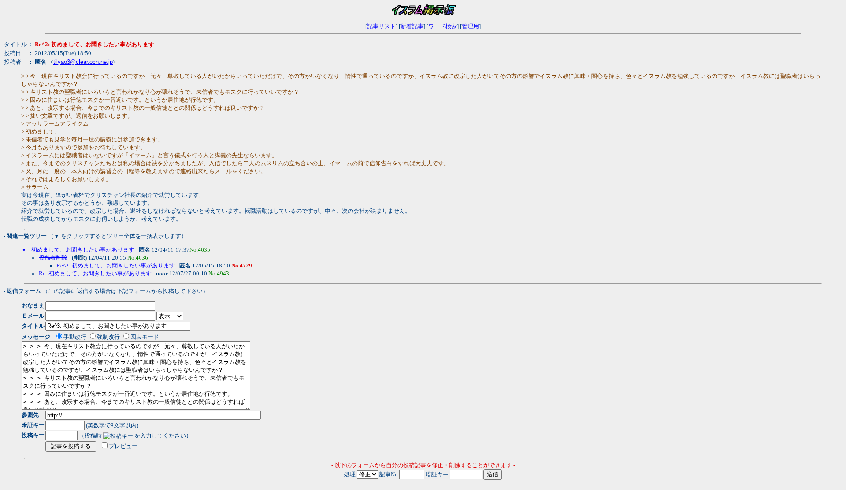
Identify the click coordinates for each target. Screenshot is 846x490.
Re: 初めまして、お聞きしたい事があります (95, 273)
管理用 (470, 26)
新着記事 (412, 26)
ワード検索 (442, 26)
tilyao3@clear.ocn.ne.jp (83, 62)
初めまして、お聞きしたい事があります (82, 249)
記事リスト (381, 26)
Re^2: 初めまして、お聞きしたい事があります (115, 265)
